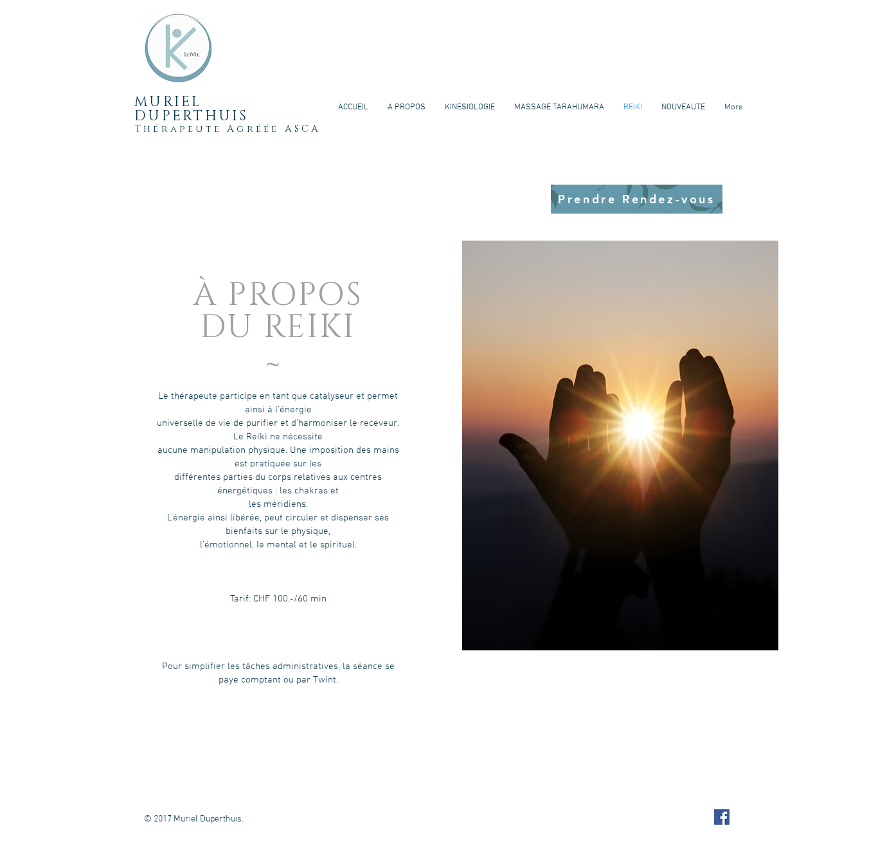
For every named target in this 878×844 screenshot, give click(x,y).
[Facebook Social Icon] (722, 817)
